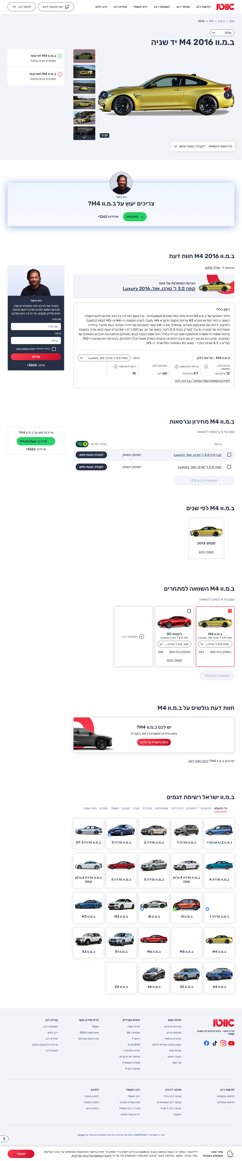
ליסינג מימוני (92, 1096)
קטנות (126, 808)
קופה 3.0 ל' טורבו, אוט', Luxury (199, 467)
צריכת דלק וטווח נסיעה (45, 1044)
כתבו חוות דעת (198, 761)
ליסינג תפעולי (91, 1102)
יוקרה (136, 808)
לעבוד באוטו (174, 1056)
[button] (56, 6)
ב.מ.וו (221, 21)
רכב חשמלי (134, 1096)
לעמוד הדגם (174, 660)
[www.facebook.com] (206, 1043)
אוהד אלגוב (212, 267)
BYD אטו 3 (134, 1044)
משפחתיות (161, 808)
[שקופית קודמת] (228, 95)
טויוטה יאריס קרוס (129, 1056)
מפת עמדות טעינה (130, 1102)
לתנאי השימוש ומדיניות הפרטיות (92, 1155)
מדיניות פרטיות (172, 1026)
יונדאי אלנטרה (132, 1050)
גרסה (136, 358)
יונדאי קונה (134, 1026)
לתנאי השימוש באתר (25, 348)
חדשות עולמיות (225, 1102)
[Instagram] (223, 1043)
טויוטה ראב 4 (132, 1068)
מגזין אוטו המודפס (88, 1038)
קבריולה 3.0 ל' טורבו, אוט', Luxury (197, 455)
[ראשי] (223, 1023)
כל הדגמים (220, 808)
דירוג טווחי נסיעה (130, 1114)
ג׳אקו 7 (136, 1038)
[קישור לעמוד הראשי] (225, 7)
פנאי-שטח (90, 808)
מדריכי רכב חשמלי (129, 1108)
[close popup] (176, 1117)
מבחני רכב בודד (172, 1096)
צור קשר (176, 1062)
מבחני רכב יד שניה (171, 1108)
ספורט (104, 808)
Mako (95, 1026)
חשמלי (115, 808)
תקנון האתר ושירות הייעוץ (166, 1044)
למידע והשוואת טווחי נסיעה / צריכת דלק (202, 381)
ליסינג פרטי (92, 1108)
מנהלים (147, 808)
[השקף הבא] (104, 95)
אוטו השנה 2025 (89, 1032)
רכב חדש (53, 1032)
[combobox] (222, 32)
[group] (166, 94)
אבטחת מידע (174, 1032)
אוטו (231, 21)
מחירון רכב (52, 1038)
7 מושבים (192, 808)
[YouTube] (231, 1043)
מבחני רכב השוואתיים (169, 1102)
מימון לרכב (52, 1050)
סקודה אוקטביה (131, 1062)
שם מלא (56, 319)
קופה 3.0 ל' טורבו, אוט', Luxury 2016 (159, 288)
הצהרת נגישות (173, 1038)
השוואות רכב (50, 1026)
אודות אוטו (175, 1050)
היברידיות (177, 808)
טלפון (57, 333)
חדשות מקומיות (225, 1096)
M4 (211, 21)
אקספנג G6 (133, 1032)
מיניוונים (206, 808)
